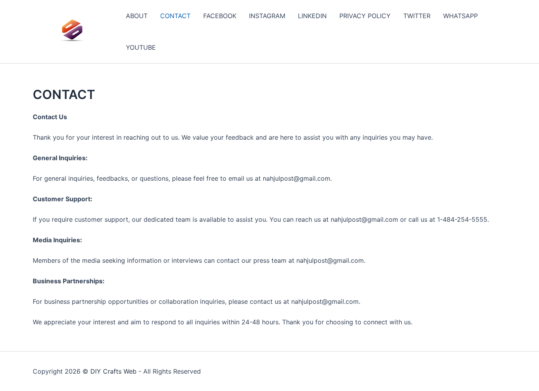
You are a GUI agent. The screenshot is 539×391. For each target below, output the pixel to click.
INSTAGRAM (267, 16)
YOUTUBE (141, 47)
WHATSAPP (460, 16)
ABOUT (137, 16)
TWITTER (416, 16)
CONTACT (175, 16)
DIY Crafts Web (113, 371)
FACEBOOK (219, 16)
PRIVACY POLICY (365, 16)
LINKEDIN (312, 16)
